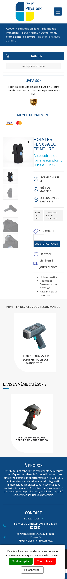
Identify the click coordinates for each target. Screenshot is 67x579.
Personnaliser (32, 569)
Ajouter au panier (46, 243)
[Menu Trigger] (58, 11)
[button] (28, 142)
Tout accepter (20, 561)
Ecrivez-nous (31, 519)
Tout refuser (44, 561)
